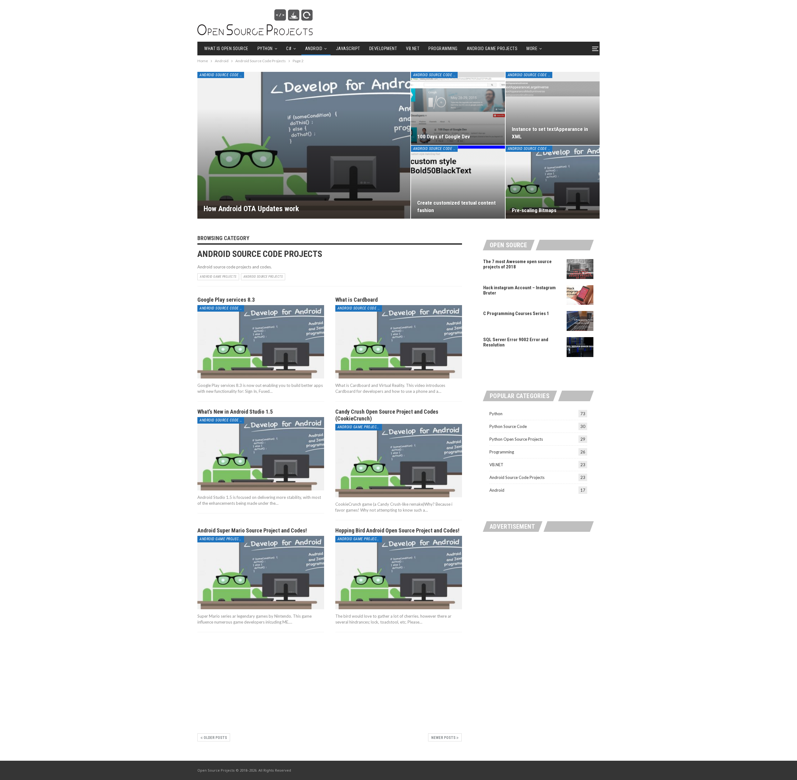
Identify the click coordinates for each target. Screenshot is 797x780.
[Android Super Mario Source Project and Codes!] (260, 572)
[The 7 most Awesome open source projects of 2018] (580, 269)
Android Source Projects (263, 276)
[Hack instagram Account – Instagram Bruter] (580, 295)
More (531, 48)
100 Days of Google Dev (443, 136)
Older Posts (215, 738)
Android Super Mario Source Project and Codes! (252, 530)
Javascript (348, 48)
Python (265, 48)
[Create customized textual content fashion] (458, 182)
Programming (443, 48)
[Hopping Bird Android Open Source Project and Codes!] (398, 572)
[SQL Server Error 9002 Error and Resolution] (580, 347)
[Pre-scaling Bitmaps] (552, 182)
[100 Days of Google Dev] (458, 108)
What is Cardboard (356, 299)
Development (383, 48)
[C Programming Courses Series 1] (580, 321)
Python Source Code (508, 426)
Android (314, 48)
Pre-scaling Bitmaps (534, 210)
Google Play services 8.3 (226, 299)
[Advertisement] (329, 682)
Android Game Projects (492, 48)
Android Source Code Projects (222, 75)
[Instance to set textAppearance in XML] (552, 108)
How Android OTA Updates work (251, 208)
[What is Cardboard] (398, 341)
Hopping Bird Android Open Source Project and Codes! (397, 530)
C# (288, 48)
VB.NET (412, 48)
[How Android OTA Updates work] (304, 145)
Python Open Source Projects (516, 439)
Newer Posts (443, 738)
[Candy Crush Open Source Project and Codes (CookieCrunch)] (398, 460)
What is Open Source (226, 48)
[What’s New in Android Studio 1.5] (260, 453)
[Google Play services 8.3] (260, 341)
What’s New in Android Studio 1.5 (235, 411)
